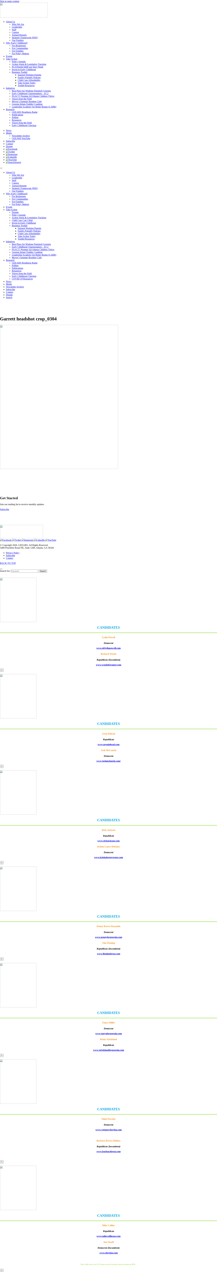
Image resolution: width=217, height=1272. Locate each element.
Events (9, 207)
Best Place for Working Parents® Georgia (31, 244)
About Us (10, 172)
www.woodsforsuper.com (108, 665)
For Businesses (19, 196)
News (8, 281)
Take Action (11, 209)
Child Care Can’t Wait (22, 220)
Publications (17, 268)
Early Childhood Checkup (24, 276)
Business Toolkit (19, 225)
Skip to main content (9, 1)
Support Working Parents (29, 228)
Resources (16, 271)
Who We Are (18, 175)
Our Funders (18, 191)
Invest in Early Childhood (24, 223)
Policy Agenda (19, 215)
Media (9, 284)
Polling (15, 265)
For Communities (20, 199)
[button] (11, 149)
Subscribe (10, 289)
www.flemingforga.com (108, 953)
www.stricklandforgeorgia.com (108, 1050)
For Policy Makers (20, 204)
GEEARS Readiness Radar (24, 263)
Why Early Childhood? (17, 193)
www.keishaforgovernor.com (108, 857)
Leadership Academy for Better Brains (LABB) (34, 255)
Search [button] (9, 297)
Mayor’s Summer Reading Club (27, 257)
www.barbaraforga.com (109, 1151)
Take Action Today (27, 236)
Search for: (5, 571)
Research (10, 260)
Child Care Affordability (29, 233)
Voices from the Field (22, 273)
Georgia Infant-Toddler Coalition (27, 252)
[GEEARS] (24, 16)
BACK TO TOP (8, 563)
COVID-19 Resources (22, 279)
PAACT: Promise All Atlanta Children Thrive (33, 249)
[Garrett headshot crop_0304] (59, 468)
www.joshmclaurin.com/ (108, 761)
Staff (14, 180)
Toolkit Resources (26, 239)
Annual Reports (19, 185)
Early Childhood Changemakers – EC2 (30, 247)
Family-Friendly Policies (29, 231)
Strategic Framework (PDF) (25, 188)
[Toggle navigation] (1, 168)
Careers (15, 183)
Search (43, 571)
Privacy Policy (12, 553)
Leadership (17, 177)
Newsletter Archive (15, 287)
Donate (15, 212)
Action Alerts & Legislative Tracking (29, 217)
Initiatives (10, 241)
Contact (9, 292)
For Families (17, 201)
